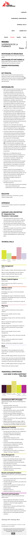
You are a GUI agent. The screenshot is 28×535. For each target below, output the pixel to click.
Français (12, 37)
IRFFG (13, 30)
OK (13, 533)
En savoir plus (19, 531)
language (23, 12)
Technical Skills (21, 24)
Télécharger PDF (6, 519)
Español (19, 37)
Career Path (22, 30)
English (6, 37)
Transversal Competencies (18, 18)
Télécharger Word (15, 519)
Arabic (24, 37)
